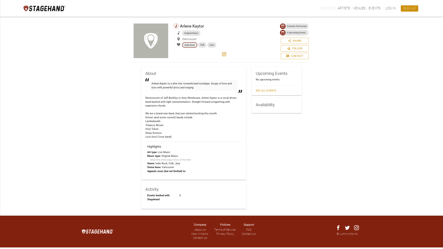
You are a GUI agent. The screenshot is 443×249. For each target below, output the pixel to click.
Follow (294, 48)
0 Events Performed (296, 26)
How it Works (199, 234)
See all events (266, 90)
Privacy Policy (225, 234)
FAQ (248, 229)
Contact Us (200, 237)
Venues (359, 8)
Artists (344, 8)
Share (295, 41)
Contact (294, 56)
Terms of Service (225, 229)
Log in (391, 8)
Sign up (409, 8)
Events (374, 8)
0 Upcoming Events (296, 32)
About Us (200, 229)
